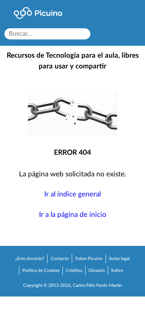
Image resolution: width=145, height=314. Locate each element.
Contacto (60, 258)
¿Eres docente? (29, 258)
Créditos (74, 270)
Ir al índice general (72, 194)
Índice (117, 270)
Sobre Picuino (89, 258)
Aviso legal (119, 258)
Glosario (96, 270)
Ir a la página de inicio (72, 214)
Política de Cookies (40, 270)
